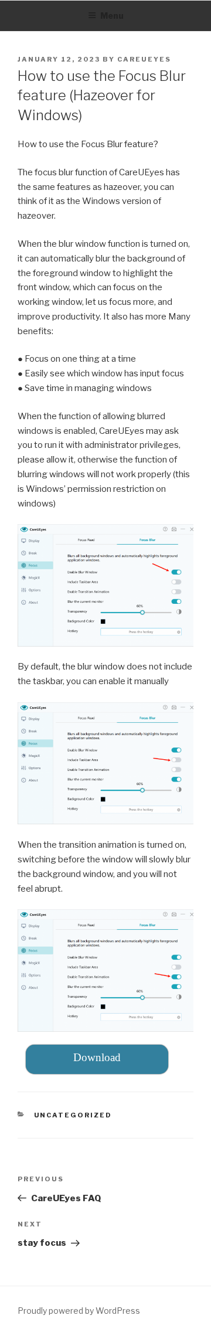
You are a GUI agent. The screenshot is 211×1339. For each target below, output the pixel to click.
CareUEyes (144, 59)
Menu (112, 16)
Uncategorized (73, 1115)
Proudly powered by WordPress (79, 1311)
